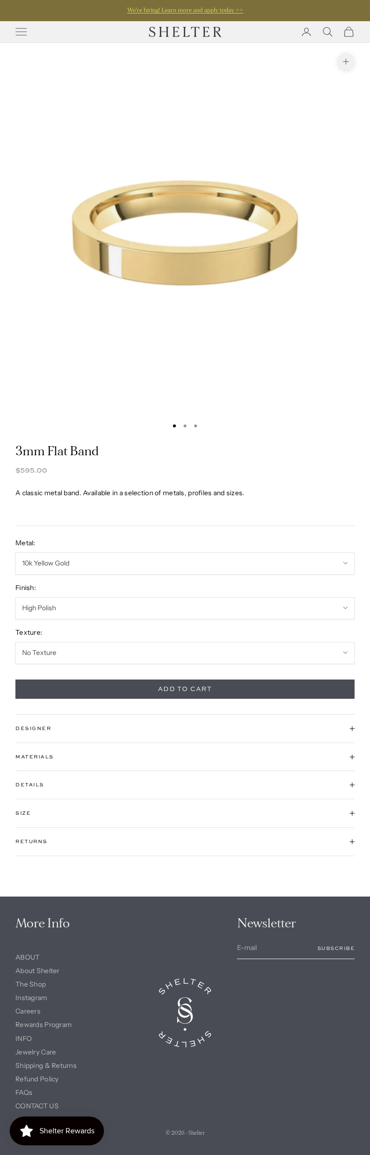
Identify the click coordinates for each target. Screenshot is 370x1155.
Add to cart (185, 688)
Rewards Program (43, 1024)
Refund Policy (37, 1079)
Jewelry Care (35, 1052)
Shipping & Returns (46, 1065)
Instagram (31, 997)
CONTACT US (37, 1106)
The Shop (30, 984)
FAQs (23, 1092)
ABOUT (27, 957)
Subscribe (336, 948)
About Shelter (37, 970)
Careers (27, 1011)
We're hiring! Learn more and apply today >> (185, 10)
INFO (23, 1038)
